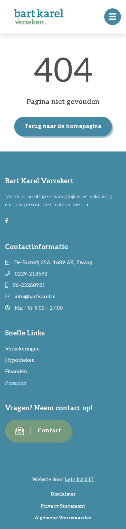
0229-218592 (30, 274)
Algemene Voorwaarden (63, 518)
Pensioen (15, 383)
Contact (49, 430)
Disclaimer (63, 494)
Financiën (16, 371)
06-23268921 (28, 285)
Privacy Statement (63, 506)
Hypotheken (20, 360)
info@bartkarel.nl (34, 297)
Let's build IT (79, 480)
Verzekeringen (22, 349)
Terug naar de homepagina (63, 126)
